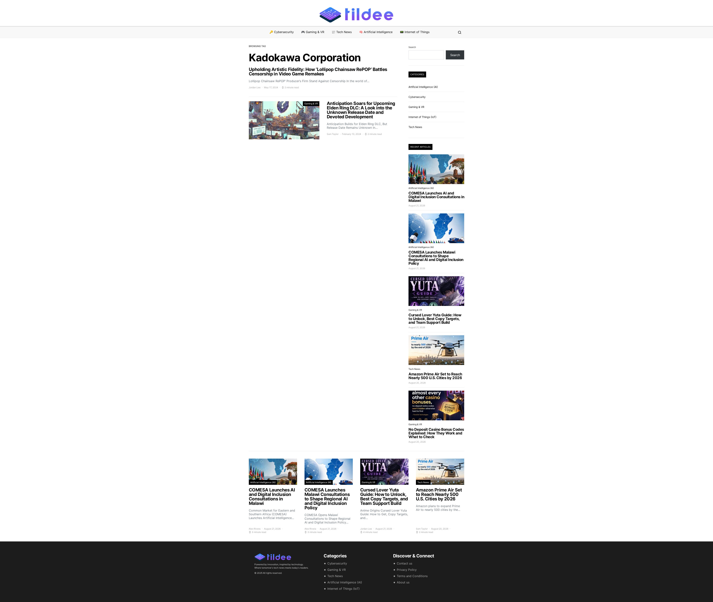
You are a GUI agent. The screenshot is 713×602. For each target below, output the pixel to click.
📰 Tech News (342, 32)
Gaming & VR (311, 103)
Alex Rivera (255, 528)
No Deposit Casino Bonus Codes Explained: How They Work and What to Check (436, 433)
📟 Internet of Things (414, 32)
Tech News (415, 127)
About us (403, 582)
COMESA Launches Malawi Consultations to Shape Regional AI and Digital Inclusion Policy (435, 258)
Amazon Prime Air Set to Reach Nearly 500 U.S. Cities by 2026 (435, 376)
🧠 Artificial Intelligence (376, 32)
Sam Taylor (332, 134)
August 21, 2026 (416, 205)
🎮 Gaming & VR (312, 32)
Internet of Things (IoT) (422, 117)
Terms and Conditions (412, 576)
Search (412, 47)
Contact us (404, 563)
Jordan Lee (255, 87)
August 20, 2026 (417, 382)
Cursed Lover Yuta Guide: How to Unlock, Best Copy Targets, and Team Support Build (434, 319)
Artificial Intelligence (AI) (423, 86)
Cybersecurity (417, 96)
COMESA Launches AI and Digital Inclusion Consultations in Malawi (436, 197)
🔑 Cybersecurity (281, 32)
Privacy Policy (407, 570)
